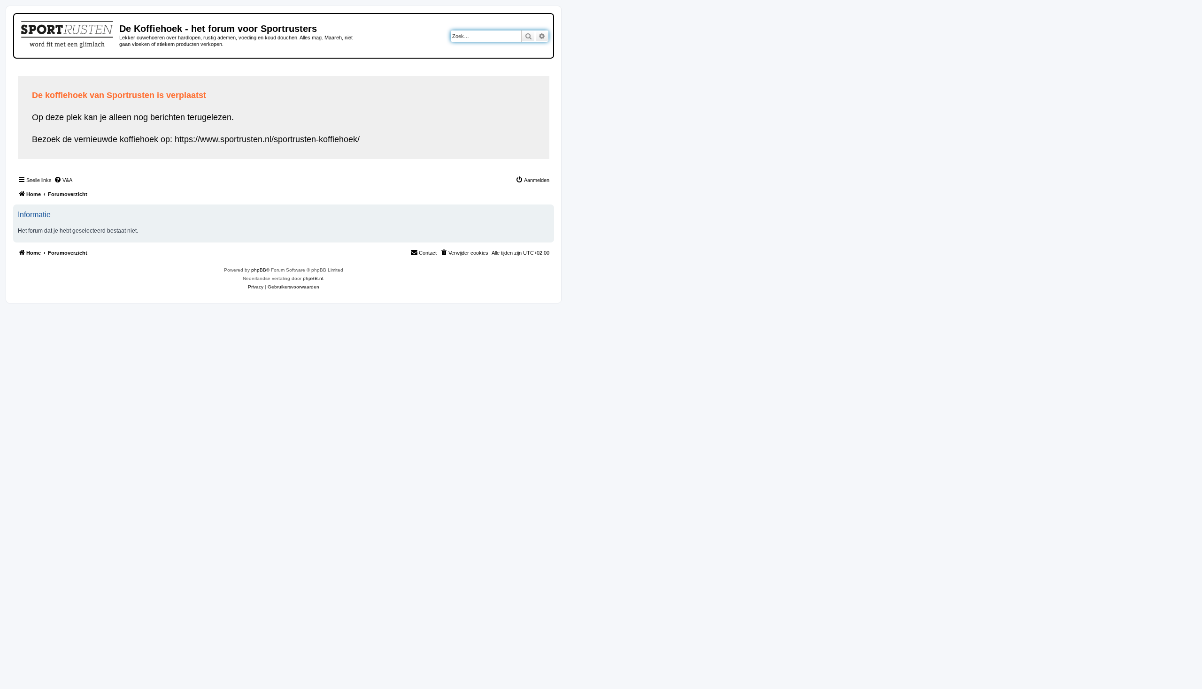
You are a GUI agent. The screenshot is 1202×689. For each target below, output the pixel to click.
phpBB (258, 270)
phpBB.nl (313, 278)
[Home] (67, 32)
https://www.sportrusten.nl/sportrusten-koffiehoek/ (267, 139)
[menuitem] (63, 180)
